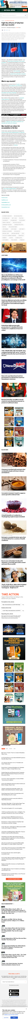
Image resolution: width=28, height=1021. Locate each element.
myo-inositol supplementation (9, 188)
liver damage (22, 35)
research (12, 38)
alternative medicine (8, 32)
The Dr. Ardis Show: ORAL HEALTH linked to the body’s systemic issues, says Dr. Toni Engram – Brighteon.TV (13, 586)
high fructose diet (12, 34)
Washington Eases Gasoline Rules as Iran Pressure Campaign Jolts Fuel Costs (13, 874)
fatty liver (3, 33)
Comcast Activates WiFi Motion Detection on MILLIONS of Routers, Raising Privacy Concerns (12, 817)
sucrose (16, 38)
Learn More (6, 1017)
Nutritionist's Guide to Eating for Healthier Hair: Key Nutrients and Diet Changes (12, 822)
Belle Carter (9, 273)
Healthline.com (4, 200)
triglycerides (14, 239)
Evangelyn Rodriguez (11, 27)
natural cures (4, 37)
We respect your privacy (14, 985)
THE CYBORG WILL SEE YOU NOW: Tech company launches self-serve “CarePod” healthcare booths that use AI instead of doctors (13, 353)
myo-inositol (22, 36)
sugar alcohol (21, 38)
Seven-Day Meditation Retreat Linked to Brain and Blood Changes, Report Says (13, 784)
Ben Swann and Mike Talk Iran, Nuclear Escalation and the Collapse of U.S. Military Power (12, 921)
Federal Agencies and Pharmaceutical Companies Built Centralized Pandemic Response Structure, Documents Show (12, 774)
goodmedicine (17, 33)
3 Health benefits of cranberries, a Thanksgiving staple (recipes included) (13, 515)
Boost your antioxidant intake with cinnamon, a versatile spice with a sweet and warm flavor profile (13, 562)
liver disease (3, 36)
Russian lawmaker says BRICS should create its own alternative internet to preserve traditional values (12, 401)
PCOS (15, 37)
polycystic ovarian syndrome (9, 235)
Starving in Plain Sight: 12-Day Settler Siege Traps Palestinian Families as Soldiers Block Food (13, 804)
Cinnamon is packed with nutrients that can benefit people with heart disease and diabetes (13, 471)
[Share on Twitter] (7, 30)
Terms (11, 1001)
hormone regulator (5, 35)
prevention (8, 38)
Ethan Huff (9, 298)
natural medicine (10, 37)
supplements (5, 239)
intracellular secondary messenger (8, 92)
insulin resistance (16, 35)
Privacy (8, 1001)
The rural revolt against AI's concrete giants (11, 808)
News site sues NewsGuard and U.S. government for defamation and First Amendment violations (12, 377)
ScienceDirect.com (5, 207)
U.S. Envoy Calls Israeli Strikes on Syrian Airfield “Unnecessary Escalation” (12, 779)
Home (2, 20)
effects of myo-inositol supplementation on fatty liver (12, 132)
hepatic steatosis (4, 34)
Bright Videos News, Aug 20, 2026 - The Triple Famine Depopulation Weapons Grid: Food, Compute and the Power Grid (13, 956)
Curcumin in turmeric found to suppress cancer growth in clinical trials (13, 493)
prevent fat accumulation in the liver (17, 73)
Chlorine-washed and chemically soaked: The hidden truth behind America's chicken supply (12, 789)
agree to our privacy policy (11, 1014)
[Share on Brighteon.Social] (2, 30)
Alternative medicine (9, 20)
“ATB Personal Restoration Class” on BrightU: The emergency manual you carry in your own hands (13, 812)
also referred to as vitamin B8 (15, 85)
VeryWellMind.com (5, 202)
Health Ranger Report (7, 903)
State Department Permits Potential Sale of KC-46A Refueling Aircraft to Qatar (12, 794)
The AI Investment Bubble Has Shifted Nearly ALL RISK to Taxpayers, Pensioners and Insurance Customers (13, 947)
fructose (7, 33)
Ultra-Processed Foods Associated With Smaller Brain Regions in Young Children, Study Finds (12, 843)
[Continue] (25, 982)
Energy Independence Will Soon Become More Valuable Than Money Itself (13, 939)
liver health (9, 36)
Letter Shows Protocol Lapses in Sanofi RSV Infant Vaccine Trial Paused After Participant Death (13, 848)
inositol (10, 35)
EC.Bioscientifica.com (6, 204)
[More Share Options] (9, 30)
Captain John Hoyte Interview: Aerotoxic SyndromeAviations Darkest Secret (12, 964)
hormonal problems (20, 34)
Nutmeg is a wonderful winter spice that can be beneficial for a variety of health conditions (13, 538)
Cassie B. (9, 323)
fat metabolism (23, 32)
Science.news (4, 197)
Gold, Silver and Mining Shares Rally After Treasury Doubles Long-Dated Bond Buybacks (13, 832)
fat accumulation (15, 32)
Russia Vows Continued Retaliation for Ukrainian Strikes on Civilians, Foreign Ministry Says (12, 768)
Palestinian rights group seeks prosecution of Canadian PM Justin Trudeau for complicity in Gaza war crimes (12, 328)
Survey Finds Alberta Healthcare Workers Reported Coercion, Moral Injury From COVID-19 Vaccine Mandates (13, 859)
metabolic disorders (16, 36)
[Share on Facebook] (5, 30)
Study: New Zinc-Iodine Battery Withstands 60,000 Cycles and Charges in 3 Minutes (13, 827)
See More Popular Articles (14, 879)
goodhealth (11, 33)
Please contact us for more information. (9, 618)
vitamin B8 (22, 239)
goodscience (23, 33)
